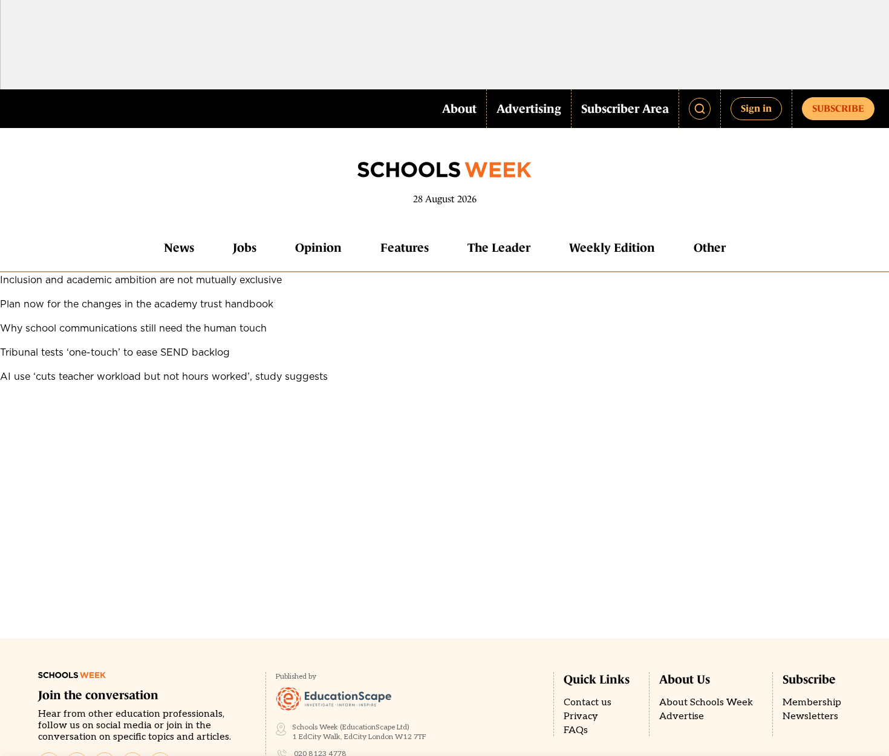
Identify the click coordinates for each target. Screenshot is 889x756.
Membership (812, 702)
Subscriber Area (625, 108)
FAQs (576, 730)
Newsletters (810, 716)
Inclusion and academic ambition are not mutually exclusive (141, 279)
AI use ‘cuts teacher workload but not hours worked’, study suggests (164, 376)
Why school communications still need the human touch (133, 328)
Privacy (581, 716)
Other (710, 247)
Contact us (587, 702)
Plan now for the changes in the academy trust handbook (136, 303)
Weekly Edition (612, 247)
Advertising (529, 108)
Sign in (756, 108)
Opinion (318, 247)
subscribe (838, 108)
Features (404, 247)
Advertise (681, 716)
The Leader (498, 247)
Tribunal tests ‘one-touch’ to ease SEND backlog (115, 352)
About (459, 108)
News (179, 247)
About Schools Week (706, 702)
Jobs (244, 247)
